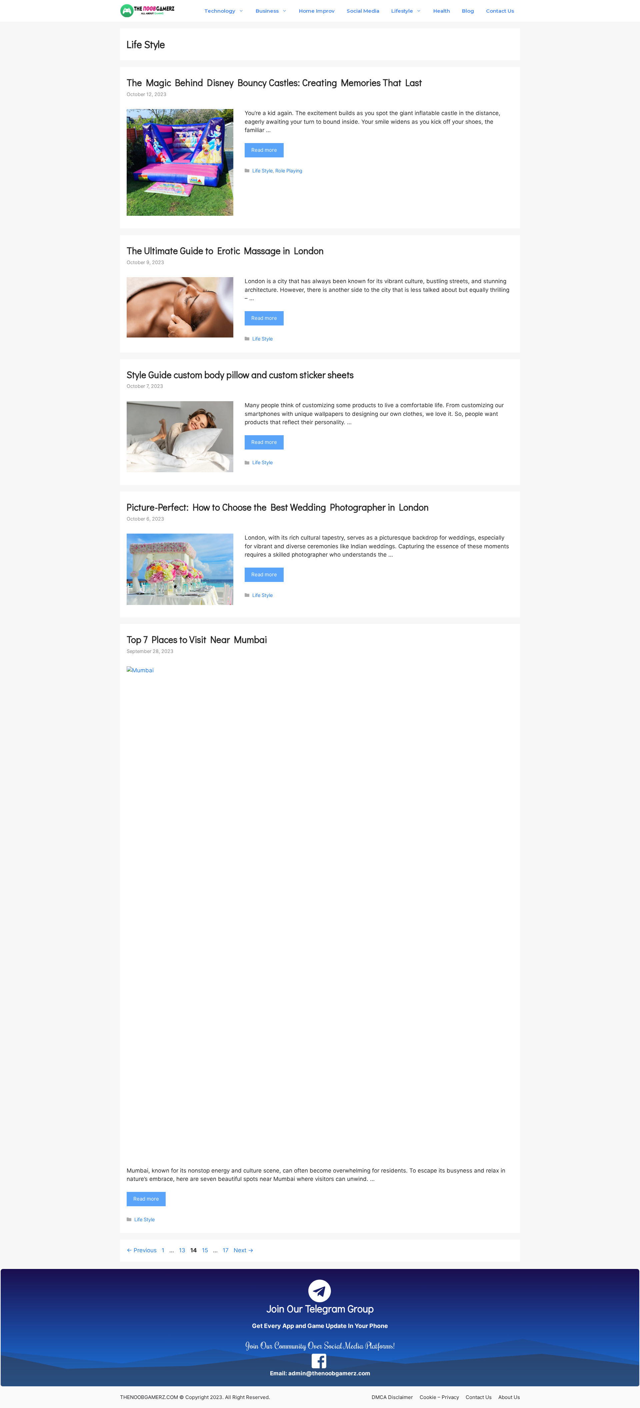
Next (243, 1250)
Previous (142, 1250)
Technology (219, 11)
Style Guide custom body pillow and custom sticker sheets (241, 375)
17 (226, 1250)
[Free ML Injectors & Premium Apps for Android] (147, 11)
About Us (509, 1397)
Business (267, 11)
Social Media (363, 11)
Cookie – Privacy (439, 1397)
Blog (468, 11)
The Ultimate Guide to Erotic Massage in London (225, 250)
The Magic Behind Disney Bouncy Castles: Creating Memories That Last (274, 82)
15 (206, 1250)
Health (441, 11)
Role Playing (288, 170)
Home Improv (316, 11)
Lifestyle (402, 11)
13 (183, 1250)
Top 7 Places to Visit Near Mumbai (197, 639)
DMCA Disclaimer (392, 1397)
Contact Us (500, 11)
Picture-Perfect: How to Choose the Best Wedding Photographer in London (278, 507)
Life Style (262, 170)
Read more (264, 150)
